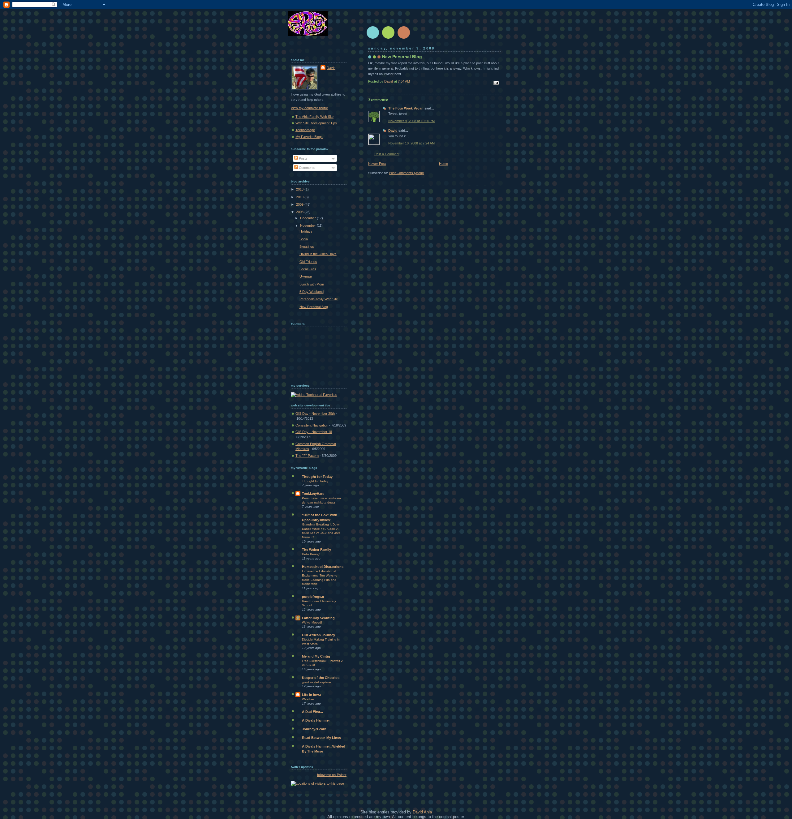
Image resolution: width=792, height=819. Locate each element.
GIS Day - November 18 (313, 432)
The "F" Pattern (307, 455)
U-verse (305, 276)
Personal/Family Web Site (318, 299)
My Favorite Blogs (309, 137)
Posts (303, 158)
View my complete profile (309, 108)
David (393, 130)
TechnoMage (305, 130)
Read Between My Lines (321, 738)
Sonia (303, 239)
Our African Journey (318, 635)
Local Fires (307, 269)
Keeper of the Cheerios (320, 678)
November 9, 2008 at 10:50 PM (411, 121)
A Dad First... (312, 712)
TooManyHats (313, 493)
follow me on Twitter (331, 775)
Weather (308, 699)
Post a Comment (386, 154)
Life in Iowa (311, 695)
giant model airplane (316, 682)
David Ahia (422, 812)
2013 (300, 189)
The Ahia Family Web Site (314, 116)
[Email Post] (495, 82)
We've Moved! (312, 622)
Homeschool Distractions (322, 566)
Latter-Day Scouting (318, 618)
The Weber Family (316, 549)
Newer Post (377, 163)
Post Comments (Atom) (406, 173)
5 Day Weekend (311, 292)
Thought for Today (317, 476)
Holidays (305, 231)
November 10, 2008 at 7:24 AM (411, 143)
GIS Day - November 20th (315, 413)
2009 (300, 204)
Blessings (306, 246)
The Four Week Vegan (406, 108)
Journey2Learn (314, 729)
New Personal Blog (313, 307)
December (308, 218)
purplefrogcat (313, 596)
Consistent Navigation (311, 425)
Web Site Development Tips (316, 123)
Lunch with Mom (311, 284)
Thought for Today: (315, 481)
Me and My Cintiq (316, 656)
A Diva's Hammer (316, 720)
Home (443, 163)
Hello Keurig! (311, 554)
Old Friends (308, 262)
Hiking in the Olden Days (318, 254)
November (308, 225)
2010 (300, 197)
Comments (306, 167)
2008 (300, 212)
